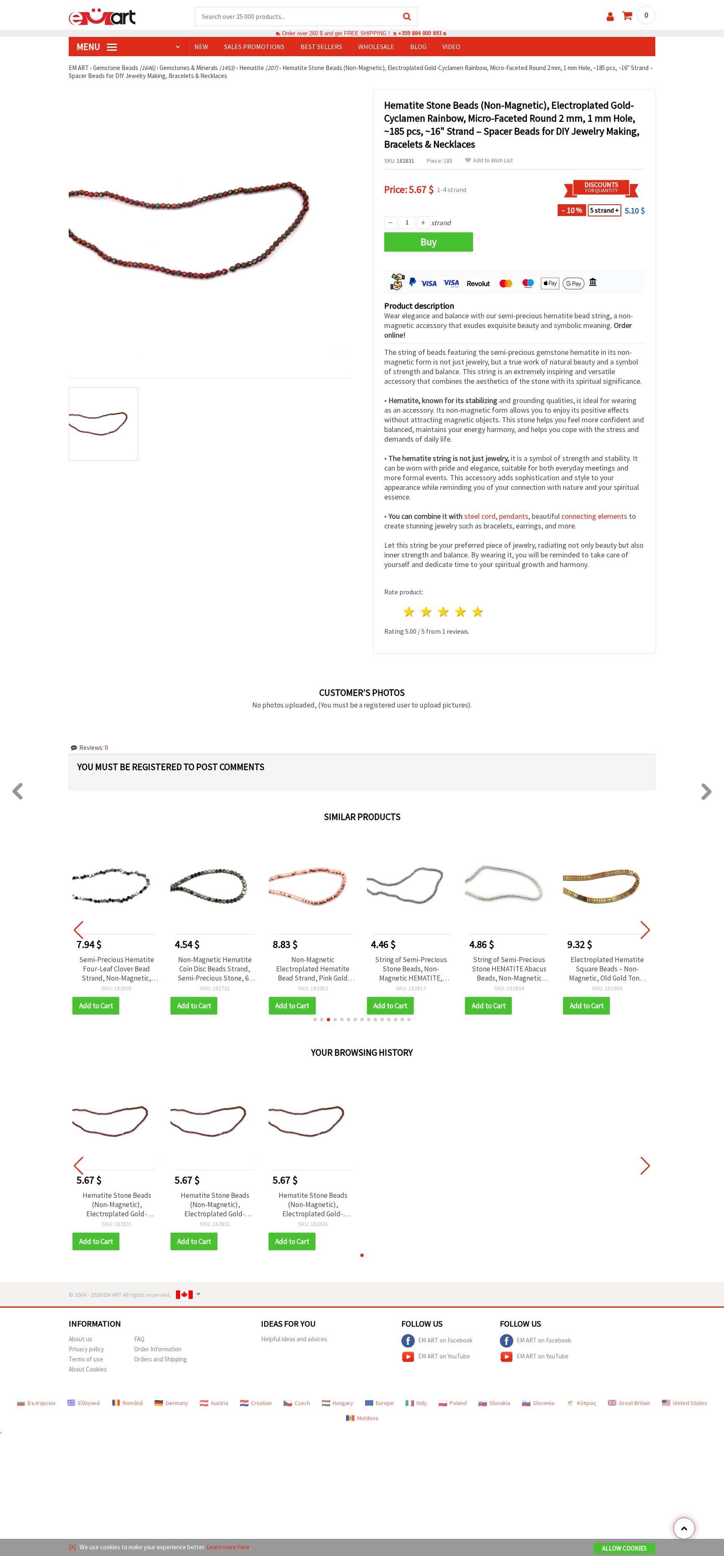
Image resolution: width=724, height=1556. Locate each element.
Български (41, 1403)
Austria (219, 1403)
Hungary (343, 1403)
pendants (513, 516)
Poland (458, 1403)
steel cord (480, 516)
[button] (315, 1019)
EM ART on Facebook (445, 1340)
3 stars (443, 611)
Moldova (367, 1418)
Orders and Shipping (160, 1359)
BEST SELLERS (321, 46)
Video (451, 46)
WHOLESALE (376, 46)
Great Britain (634, 1403)
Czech (302, 1403)
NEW (201, 46)
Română (133, 1403)
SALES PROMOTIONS (254, 46)
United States (690, 1403)
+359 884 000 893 (420, 33)
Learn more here (228, 1547)
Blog (418, 46)
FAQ (139, 1339)
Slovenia (543, 1403)
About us (80, 1339)
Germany (176, 1403)
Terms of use (86, 1359)
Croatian (261, 1403)
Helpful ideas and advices (294, 1339)
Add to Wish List (493, 160)
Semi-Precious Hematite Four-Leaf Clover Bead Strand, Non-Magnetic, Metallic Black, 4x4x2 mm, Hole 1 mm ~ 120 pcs (116, 969)
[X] (72, 1547)
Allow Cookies (624, 1548)
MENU (89, 46)
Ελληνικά (89, 1403)
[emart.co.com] (102, 16)
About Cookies (88, 1369)
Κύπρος (586, 1403)
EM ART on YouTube (444, 1356)
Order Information (157, 1349)
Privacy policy (86, 1349)
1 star (409, 611)
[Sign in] (610, 16)
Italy (421, 1403)
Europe (385, 1403)
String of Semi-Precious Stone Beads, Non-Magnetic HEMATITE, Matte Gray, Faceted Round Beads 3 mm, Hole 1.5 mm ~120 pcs (411, 969)
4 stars (460, 611)
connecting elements (594, 516)
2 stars (426, 611)
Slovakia (499, 1403)
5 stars (477, 611)
